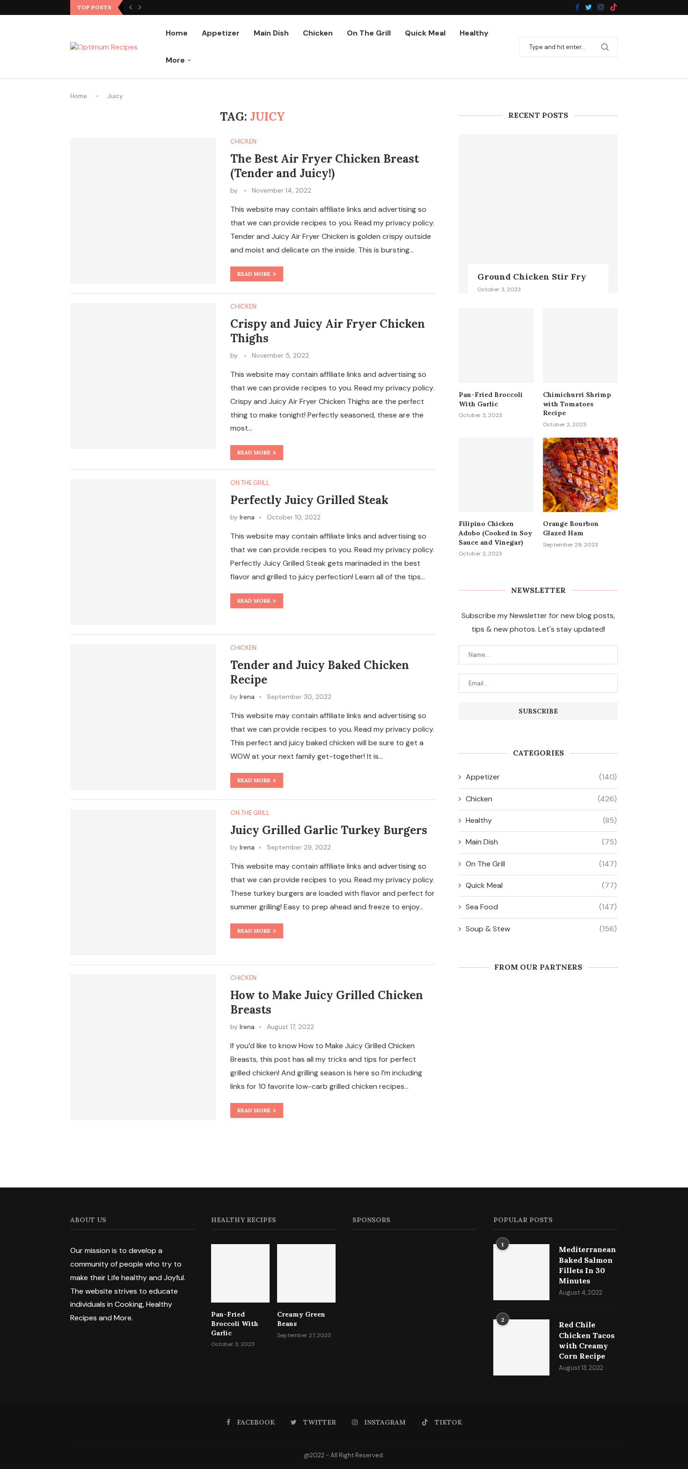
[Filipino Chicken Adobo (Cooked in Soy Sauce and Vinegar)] (496, 475)
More (175, 60)
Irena (247, 517)
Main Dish (271, 33)
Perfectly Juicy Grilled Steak (309, 500)
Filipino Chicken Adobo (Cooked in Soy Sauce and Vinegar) (495, 532)
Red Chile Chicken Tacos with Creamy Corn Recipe (587, 1340)
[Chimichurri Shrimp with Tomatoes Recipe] (580, 345)
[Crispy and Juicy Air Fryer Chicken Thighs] (143, 376)
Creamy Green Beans (301, 1319)
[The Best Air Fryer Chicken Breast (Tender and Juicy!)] (143, 211)
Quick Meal (425, 33)
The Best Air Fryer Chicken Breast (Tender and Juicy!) (324, 165)
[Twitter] (589, 8)
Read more (254, 273)
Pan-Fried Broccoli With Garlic (491, 399)
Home (177, 33)
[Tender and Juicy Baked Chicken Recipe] (143, 717)
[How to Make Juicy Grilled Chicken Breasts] (143, 1047)
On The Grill (369, 33)
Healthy (474, 33)
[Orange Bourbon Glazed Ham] (580, 475)
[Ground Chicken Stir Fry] (538, 213)
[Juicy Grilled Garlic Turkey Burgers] (143, 882)
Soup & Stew (541, 929)
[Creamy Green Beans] (306, 1273)
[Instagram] (601, 8)
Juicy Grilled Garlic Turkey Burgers (328, 830)
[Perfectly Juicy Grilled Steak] (143, 552)
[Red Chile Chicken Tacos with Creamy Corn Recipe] (521, 1347)
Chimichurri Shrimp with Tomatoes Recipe (577, 403)
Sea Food (541, 907)
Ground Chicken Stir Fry (531, 276)
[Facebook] (577, 8)
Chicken (318, 33)
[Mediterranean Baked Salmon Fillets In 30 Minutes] (521, 1272)
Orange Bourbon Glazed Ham (571, 528)
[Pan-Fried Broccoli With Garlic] (496, 345)
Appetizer (221, 33)
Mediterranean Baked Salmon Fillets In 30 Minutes (587, 1265)
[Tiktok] (613, 8)
